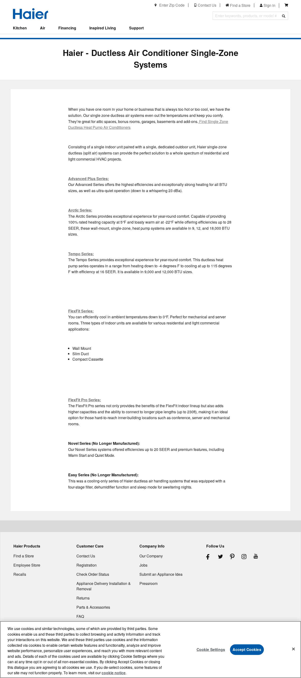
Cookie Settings (211, 649)
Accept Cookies (247, 649)
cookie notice (114, 672)
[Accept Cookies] (293, 649)
